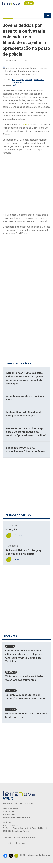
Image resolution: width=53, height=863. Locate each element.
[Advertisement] (26, 184)
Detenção (20, 80)
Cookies (8, 837)
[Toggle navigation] (47, 15)
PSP (13, 80)
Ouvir (30, 3)
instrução (20, 82)
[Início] (11, 3)
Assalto (28, 80)
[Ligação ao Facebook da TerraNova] (5, 855)
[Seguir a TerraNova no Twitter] (11, 855)
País (15, 85)
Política (10, 646)
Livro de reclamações (15, 843)
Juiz (13, 82)
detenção (25, 124)
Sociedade (11, 672)
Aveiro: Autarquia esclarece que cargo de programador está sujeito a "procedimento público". (26, 432)
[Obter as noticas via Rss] (16, 855)
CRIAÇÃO (11, 529)
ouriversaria (39, 80)
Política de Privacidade (25, 837)
